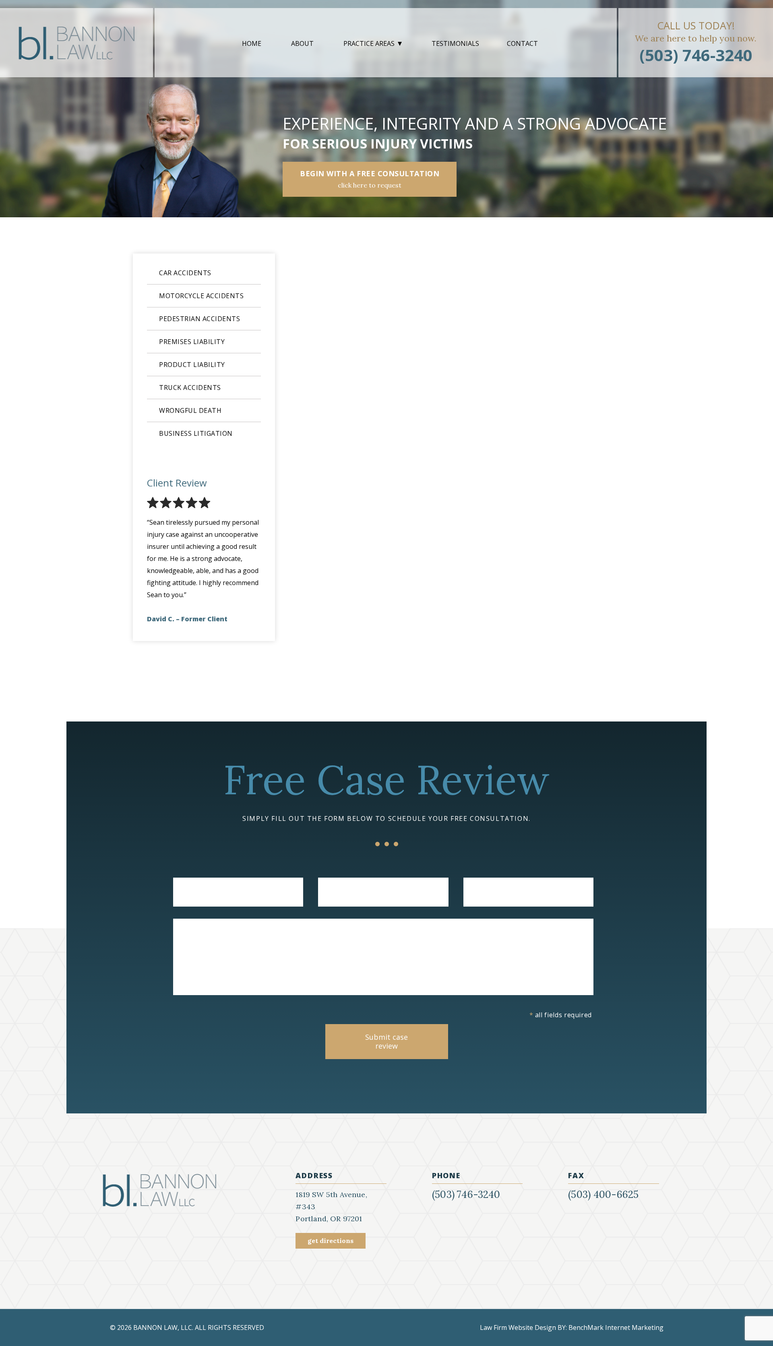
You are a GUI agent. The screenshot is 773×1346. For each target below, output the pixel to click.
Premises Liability (192, 341)
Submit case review (386, 1041)
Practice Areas (369, 43)
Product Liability (192, 364)
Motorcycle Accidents (201, 295)
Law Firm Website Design (518, 1327)
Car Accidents (185, 272)
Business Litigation (196, 433)
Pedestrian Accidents (199, 318)
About (302, 43)
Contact (522, 43)
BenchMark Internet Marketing (615, 1327)
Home (251, 43)
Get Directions (330, 1241)
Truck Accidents (190, 387)
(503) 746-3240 (695, 55)
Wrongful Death (190, 410)
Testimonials (455, 43)
